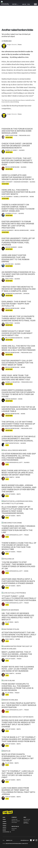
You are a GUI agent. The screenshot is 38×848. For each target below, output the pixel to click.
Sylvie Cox (9, 264)
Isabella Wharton (21, 196)
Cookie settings (26, 823)
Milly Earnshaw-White (13, 338)
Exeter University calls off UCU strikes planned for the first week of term (17, 363)
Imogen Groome (11, 44)
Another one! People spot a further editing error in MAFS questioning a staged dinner (18, 581)
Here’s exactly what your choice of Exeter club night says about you (17, 333)
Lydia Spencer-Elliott (13, 462)
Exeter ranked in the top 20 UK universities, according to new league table (19, 409)
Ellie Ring (9, 622)
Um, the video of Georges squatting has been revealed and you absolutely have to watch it (18, 616)
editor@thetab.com (25, 840)
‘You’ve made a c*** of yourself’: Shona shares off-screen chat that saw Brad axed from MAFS (19, 739)
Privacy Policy (16, 820)
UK (7, 445)
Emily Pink (9, 279)
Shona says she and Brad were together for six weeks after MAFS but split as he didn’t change (18, 723)
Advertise (14, 819)
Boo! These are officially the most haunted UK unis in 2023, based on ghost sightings (18, 472)
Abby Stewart (7, 182)
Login (13, 830)
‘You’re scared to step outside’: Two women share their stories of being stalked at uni (18, 565)
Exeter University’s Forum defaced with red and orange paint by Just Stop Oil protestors (18, 224)
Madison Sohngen (21, 182)
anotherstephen (12, 443)
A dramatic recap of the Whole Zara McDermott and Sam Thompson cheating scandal (18, 438)
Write (24, 4)
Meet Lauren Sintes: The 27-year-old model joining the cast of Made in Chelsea (17, 654)
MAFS (19, 494)
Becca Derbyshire (12, 167)
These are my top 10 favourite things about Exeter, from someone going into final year (18, 318)
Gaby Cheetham (11, 135)
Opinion (26, 293)
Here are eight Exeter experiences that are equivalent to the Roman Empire (15, 258)
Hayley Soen (10, 494)
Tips (28, 4)
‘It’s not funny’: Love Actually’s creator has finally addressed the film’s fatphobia (19, 598)
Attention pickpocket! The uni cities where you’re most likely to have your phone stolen (19, 634)
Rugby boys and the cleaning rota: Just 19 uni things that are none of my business (18, 669)
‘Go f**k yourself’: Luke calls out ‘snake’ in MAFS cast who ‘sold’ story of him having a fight (18, 774)
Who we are (27, 819)
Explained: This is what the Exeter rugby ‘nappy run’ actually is (16, 304)
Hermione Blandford (13, 293)
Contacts (26, 820)
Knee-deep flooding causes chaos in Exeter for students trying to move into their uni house (18, 393)
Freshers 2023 (24, 135)
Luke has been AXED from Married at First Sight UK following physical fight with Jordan (18, 791)
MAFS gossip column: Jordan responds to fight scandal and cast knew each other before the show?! (19, 488)
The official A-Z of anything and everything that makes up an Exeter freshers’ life (18, 424)
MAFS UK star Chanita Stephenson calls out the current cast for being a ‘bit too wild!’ (18, 757)
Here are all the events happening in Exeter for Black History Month (18, 192)
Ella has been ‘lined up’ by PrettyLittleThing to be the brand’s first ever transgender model (17, 510)
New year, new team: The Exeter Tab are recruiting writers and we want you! (16, 377)
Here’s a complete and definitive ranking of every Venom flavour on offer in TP (18, 177)
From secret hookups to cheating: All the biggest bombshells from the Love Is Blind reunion (17, 687)
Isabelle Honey (11, 150)
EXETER (9, 137)
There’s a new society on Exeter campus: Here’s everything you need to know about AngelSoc (18, 208)
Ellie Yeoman (7, 196)
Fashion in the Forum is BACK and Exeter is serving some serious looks (17, 131)
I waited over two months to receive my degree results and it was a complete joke (19, 289)
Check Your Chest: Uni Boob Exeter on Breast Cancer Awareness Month (17, 145)
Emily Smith (9, 477)
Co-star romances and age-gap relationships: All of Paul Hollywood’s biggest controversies (19, 457)
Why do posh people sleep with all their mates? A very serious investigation (19, 705)
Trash (26, 535)
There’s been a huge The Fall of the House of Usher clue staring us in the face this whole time (19, 546)
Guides (21, 150)
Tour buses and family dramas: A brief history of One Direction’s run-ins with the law (18, 529)
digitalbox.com (9, 840)
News (20, 44)
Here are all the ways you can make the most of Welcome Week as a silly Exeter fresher (18, 348)
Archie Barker (7, 230)
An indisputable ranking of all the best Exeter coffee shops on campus (18, 274)
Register (14, 828)
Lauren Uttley (11, 213)
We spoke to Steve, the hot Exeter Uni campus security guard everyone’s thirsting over (17, 161)
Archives (14, 822)
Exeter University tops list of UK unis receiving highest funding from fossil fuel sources (18, 241)
